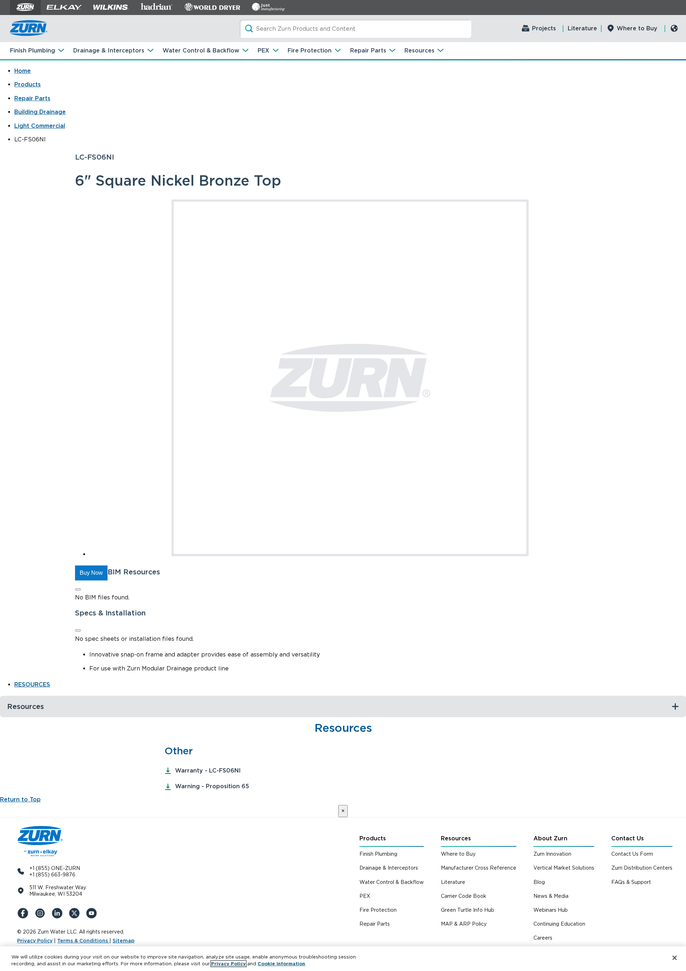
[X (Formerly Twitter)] (76, 913)
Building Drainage (40, 112)
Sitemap (123, 941)
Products (27, 84)
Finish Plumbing (32, 50)
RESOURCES (32, 684)
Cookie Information (281, 963)
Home (22, 70)
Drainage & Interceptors (108, 50)
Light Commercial (39, 125)
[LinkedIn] (58, 913)
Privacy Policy (35, 941)
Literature (582, 28)
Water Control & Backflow (201, 50)
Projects (544, 28)
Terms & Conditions (83, 941)
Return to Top (20, 799)
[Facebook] (24, 913)
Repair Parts (368, 50)
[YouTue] (93, 913)
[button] (91, 572)
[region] (343, 958)
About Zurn (550, 838)
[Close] (78, 589)
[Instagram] (41, 913)
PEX (263, 50)
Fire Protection (310, 50)
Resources (419, 50)
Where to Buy (637, 28)
